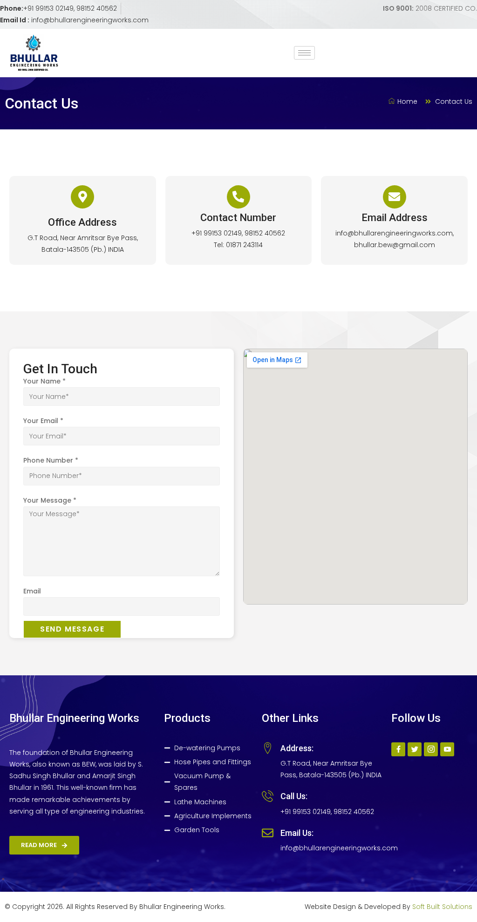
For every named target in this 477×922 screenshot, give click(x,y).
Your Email (43, 420)
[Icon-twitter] (415, 749)
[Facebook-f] (398, 749)
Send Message (72, 629)
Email (32, 591)
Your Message (49, 500)
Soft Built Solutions (442, 906)
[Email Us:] (267, 833)
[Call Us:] (267, 796)
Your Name (44, 381)
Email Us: (296, 833)
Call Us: (293, 796)
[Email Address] (394, 197)
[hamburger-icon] (304, 53)
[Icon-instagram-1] (431, 749)
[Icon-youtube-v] (447, 749)
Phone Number (50, 460)
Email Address (394, 217)
